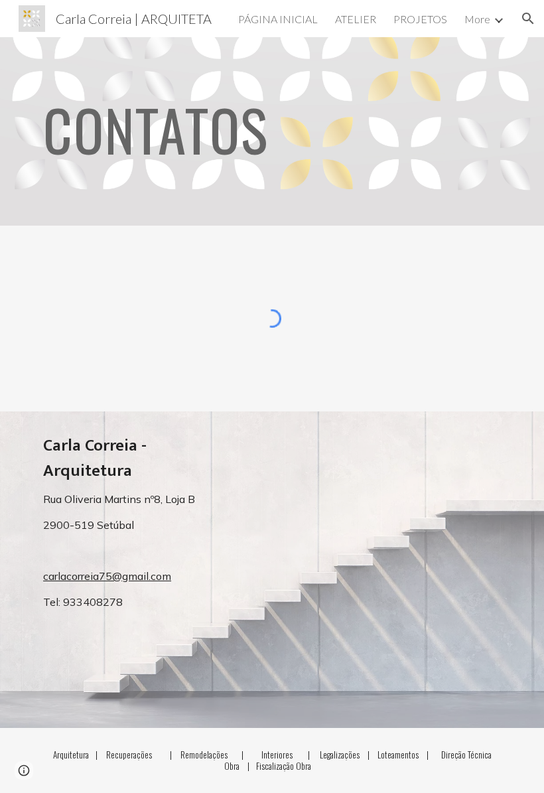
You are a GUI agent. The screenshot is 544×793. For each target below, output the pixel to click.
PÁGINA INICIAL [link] (278, 19)
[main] (232, 131)
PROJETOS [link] (420, 19)
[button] (528, 19)
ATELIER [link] (355, 19)
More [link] (477, 19)
